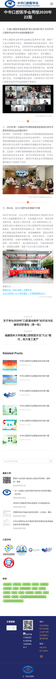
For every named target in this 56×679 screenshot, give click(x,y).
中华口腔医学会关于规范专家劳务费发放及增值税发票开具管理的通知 (33, 523)
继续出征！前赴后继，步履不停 (17, 290)
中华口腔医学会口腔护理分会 (13, 600)
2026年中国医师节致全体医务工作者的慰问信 (31, 503)
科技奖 (7, 596)
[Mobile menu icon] (51, 4)
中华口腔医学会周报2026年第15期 (34, 376)
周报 (16, 588)
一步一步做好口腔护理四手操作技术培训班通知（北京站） (32, 492)
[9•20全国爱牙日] (9, 563)
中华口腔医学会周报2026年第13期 (34, 406)
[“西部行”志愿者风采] (9, 550)
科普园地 (44, 584)
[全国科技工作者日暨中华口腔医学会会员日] (21, 550)
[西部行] (47, 550)
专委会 (42, 588)
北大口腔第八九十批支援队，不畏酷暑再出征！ (24, 293)
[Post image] (10, 365)
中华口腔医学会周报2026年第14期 (34, 391)
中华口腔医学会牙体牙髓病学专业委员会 (33, 596)
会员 (14, 592)
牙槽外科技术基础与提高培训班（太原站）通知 (32, 512)
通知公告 (17, 584)
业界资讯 (26, 584)
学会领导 (7, 584)
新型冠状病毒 (25, 588)
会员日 (39, 592)
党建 (35, 588)
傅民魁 (15, 596)
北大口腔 (29, 592)
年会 (21, 592)
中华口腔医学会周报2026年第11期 (34, 436)
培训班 (36, 584)
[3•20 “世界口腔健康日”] (34, 550)
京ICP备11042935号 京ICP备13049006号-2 (27, 640)
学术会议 (7, 588)
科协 (46, 592)
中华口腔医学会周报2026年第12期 (34, 421)
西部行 (7, 592)
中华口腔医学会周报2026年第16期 (34, 361)
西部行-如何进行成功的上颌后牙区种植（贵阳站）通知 (31, 480)
